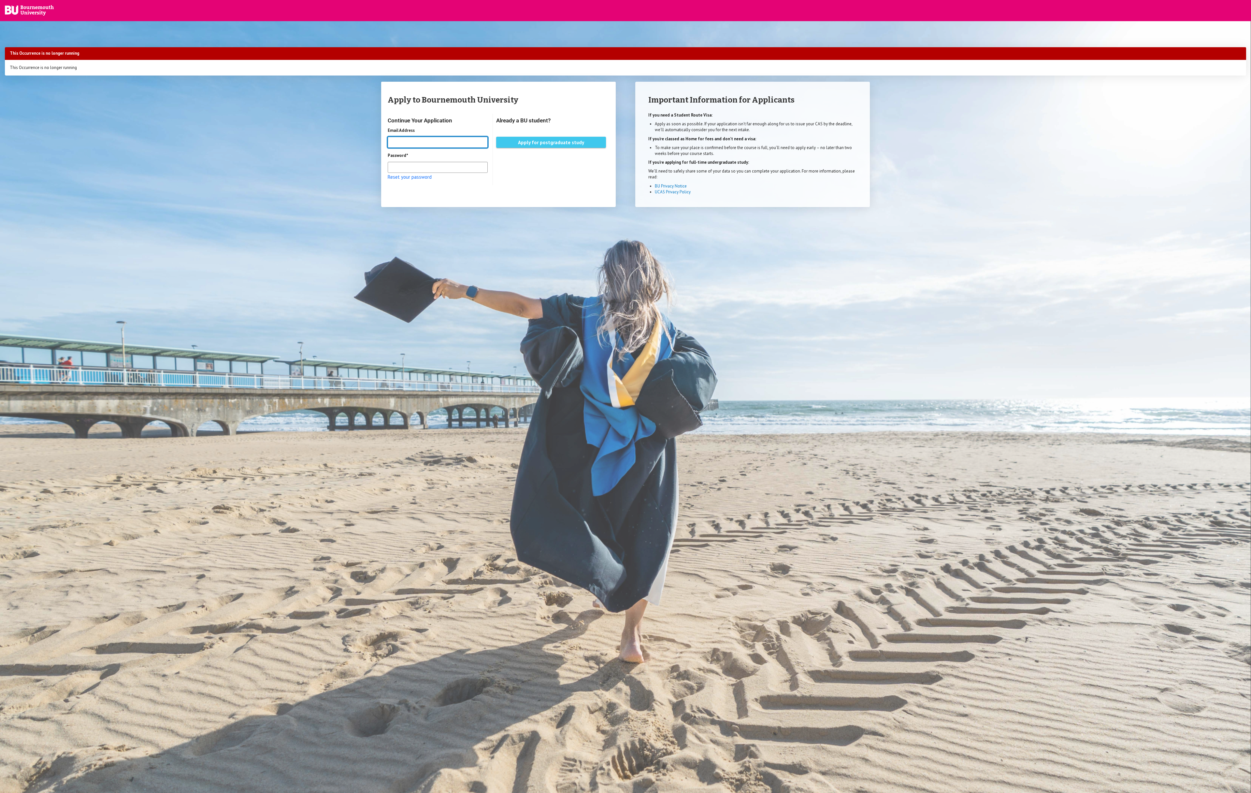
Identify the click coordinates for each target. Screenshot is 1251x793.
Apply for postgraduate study (551, 142)
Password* (398, 155)
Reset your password (410, 177)
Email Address (401, 130)
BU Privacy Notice (671, 186)
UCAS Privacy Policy (673, 192)
